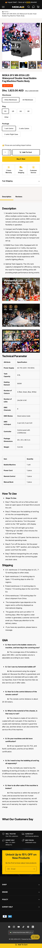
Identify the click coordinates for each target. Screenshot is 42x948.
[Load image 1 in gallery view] (6, 65)
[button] (3, 6)
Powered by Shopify (27, 939)
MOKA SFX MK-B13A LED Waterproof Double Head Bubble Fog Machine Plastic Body (19, 15)
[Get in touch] (33, 6)
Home (6, 11)
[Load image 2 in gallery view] (15, 65)
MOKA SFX (17, 939)
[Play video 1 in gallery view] (23, 65)
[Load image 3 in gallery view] (32, 65)
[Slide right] (37, 41)
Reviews (19, 197)
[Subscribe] (34, 869)
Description (6, 197)
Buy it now (21, 159)
